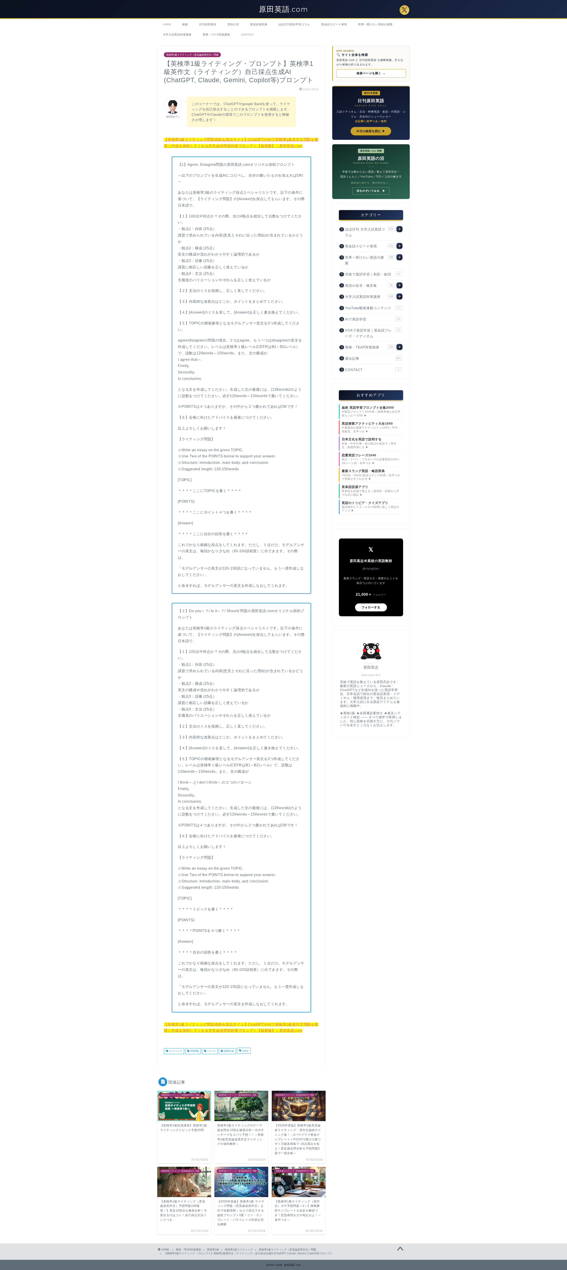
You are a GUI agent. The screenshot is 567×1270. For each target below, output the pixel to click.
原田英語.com (283, 9)
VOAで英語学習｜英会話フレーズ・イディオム (372, 333)
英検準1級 (228, 1051)
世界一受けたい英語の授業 (375, 24)
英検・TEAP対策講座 (216, 34)
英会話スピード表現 (334, 24)
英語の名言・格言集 (368, 285)
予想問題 (194, 1051)
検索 (185, 24)
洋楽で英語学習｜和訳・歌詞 (372, 274)
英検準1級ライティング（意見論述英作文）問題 (192, 54)
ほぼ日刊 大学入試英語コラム (369, 232)
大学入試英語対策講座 (177, 34)
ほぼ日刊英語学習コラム (294, 24)
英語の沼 (233, 24)
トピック (211, 1051)
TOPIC (245, 1051)
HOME (167, 24)
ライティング (175, 1051)
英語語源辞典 (258, 24)
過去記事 (372, 358)
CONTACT (247, 34)
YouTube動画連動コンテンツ (372, 308)
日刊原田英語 (207, 24)
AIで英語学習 (372, 319)
